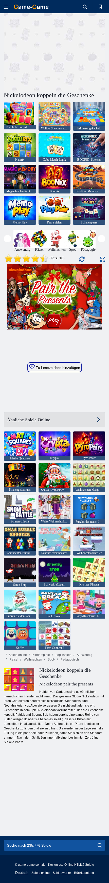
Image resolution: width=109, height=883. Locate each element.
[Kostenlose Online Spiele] (31, 7)
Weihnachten (32, 659)
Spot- (51, 659)
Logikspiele (63, 655)
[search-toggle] (84, 6)
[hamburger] (6, 6)
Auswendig (84, 655)
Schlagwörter (62, 873)
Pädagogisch (69, 659)
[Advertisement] (46, 51)
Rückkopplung (84, 873)
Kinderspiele (41, 655)
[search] (99, 845)
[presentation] (7, 238)
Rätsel (13, 659)
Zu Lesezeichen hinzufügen (57, 368)
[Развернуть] (102, 259)
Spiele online (18, 655)
